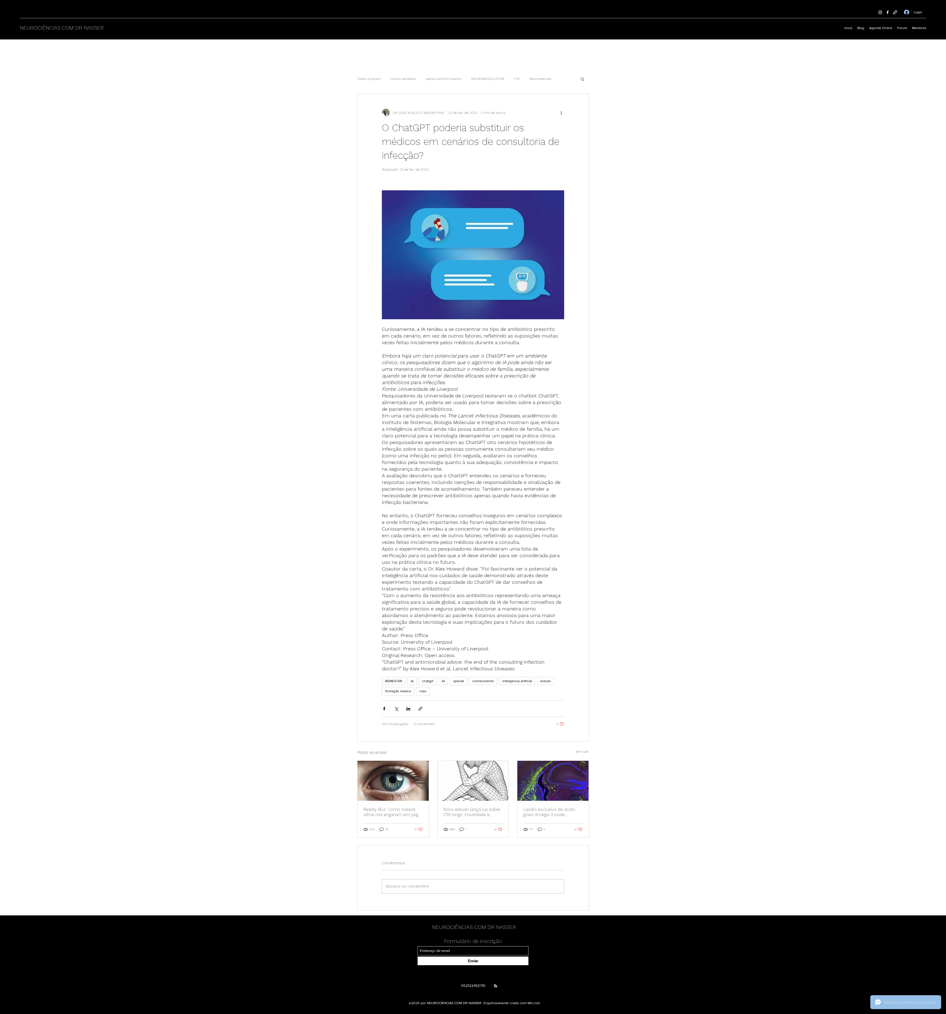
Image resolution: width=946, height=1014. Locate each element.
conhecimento (483, 681)
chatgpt (427, 681)
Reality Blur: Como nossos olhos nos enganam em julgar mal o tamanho (392, 812)
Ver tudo (582, 751)
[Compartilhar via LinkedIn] (408, 708)
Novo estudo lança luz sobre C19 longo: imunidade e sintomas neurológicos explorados (471, 812)
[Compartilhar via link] (420, 708)
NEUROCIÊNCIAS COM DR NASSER (62, 28)
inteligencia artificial (517, 681)
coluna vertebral (403, 79)
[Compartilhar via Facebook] (384, 708)
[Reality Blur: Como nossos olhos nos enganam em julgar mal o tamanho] (393, 781)
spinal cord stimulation (443, 79)
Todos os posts (369, 79)
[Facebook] (887, 12)
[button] (582, 79)
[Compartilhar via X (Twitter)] (396, 708)
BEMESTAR (393, 681)
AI (443, 681)
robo (422, 691)
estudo (545, 681)
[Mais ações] (561, 113)
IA (412, 681)
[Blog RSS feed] (495, 986)
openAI (458, 681)
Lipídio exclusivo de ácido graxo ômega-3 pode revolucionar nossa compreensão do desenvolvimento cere (549, 812)
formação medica (398, 691)
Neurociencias (540, 79)
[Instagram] (880, 12)
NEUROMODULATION (487, 79)
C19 (517, 79)
